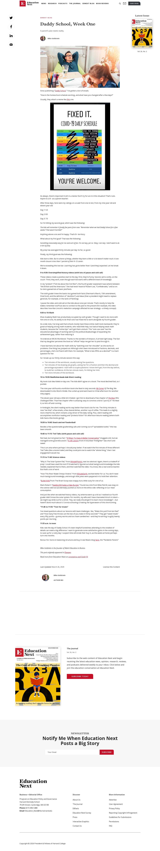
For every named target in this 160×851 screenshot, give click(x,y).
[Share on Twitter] (11, 18)
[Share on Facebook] (11, 27)
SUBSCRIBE (134, 3)
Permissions (114, 821)
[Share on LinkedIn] (11, 35)
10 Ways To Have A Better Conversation (83, 438)
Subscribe (107, 752)
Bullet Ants (45, 481)
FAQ (110, 826)
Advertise (113, 800)
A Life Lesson (73, 440)
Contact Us (77, 826)
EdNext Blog (46, 18)
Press (75, 817)
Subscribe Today (80, 676)
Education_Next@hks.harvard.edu (38, 811)
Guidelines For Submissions (120, 817)
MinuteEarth (82, 474)
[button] (120, 3)
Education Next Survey (82, 813)
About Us (76, 800)
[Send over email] (11, 44)
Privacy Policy (114, 808)
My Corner (100, 388)
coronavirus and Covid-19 (78, 557)
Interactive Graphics (81, 821)
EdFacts (76, 808)
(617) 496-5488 (31, 808)
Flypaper (67, 552)
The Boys (111, 398)
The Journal (77, 804)
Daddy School (60, 91)
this (68, 99)
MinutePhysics (76, 461)
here (97, 540)
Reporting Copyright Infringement (123, 813)
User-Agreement (116, 804)
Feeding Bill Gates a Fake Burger (65, 485)
